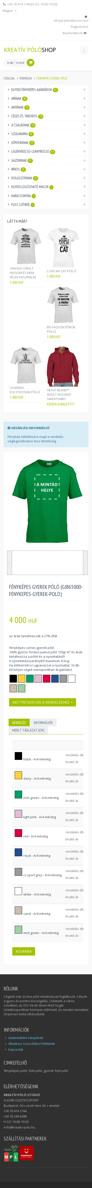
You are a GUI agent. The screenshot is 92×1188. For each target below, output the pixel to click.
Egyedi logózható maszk (31, 186)
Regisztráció (79, 26)
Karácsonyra (22, 195)
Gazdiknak (21, 160)
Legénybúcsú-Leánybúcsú (32, 151)
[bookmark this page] (86, 16)
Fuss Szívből (22, 204)
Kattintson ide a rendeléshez (41, 702)
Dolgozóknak (24, 178)
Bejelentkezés (73, 33)
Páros (18, 169)
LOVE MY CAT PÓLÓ (61, 271)
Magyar (7, 10)
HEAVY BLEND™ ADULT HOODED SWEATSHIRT (59, 394)
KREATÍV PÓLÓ (30, 49)
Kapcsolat (15, 1049)
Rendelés (19, 722)
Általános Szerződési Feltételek (31, 1043)
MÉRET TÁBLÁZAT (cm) (28, 730)
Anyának (19, 107)
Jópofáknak (22, 142)
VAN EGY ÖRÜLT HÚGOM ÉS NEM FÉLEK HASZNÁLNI (23, 272)
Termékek (25, 78)
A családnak (22, 125)
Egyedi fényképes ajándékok (34, 89)
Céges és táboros (26, 116)
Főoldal (9, 78)
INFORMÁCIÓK (43, 722)
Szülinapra (21, 133)
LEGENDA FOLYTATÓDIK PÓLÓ (25, 389)
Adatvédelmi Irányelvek (25, 1038)
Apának (18, 98)
